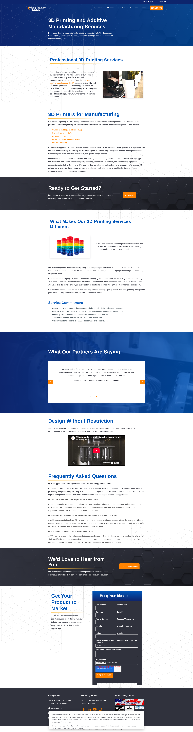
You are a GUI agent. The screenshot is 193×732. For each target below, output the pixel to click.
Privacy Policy (117, 729)
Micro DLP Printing (59, 143)
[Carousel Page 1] (90, 396)
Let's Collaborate (129, 566)
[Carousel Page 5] (102, 396)
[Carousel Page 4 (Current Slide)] (99, 396)
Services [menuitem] (100, 8)
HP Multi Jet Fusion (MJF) (62, 136)
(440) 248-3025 (57, 708)
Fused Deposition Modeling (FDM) (66, 139)
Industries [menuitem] (122, 8)
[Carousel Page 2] (93, 396)
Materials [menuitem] (110, 8)
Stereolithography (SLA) (62, 133)
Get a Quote (156, 8)
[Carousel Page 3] (96, 396)
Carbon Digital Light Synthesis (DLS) (67, 130)
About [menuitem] (144, 8)
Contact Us (163, 2)
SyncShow (107, 729)
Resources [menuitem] (133, 8)
